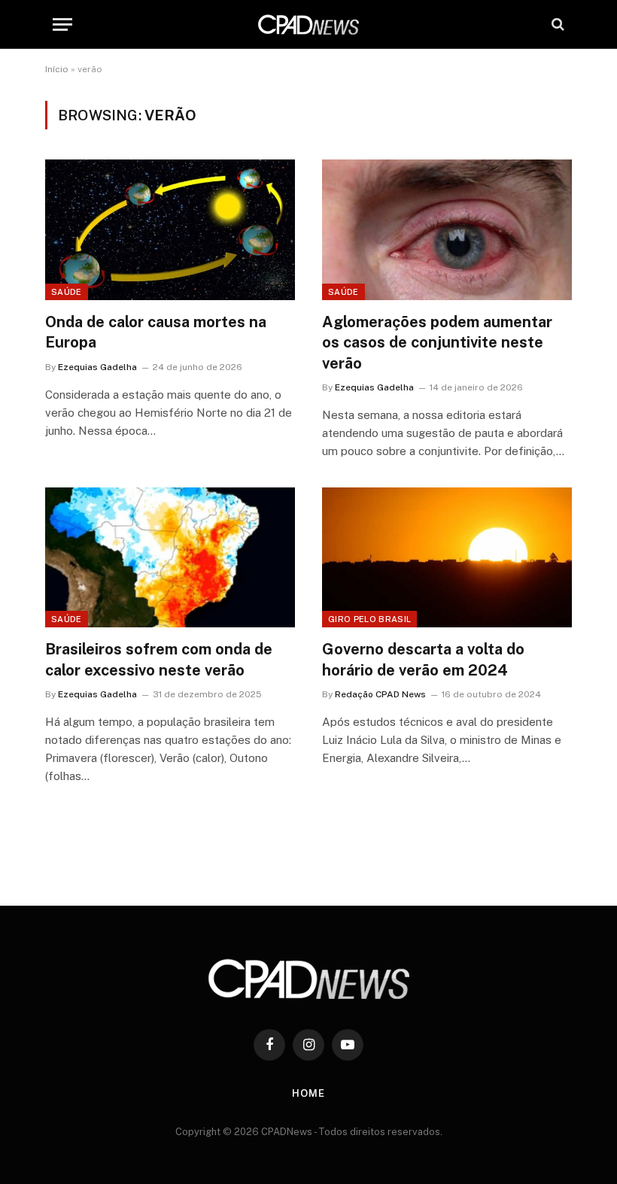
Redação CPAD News (380, 694)
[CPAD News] (308, 24)
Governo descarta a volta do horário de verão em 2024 (423, 659)
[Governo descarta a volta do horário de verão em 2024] (447, 557)
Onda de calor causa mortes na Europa (155, 332)
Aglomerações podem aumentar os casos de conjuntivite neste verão (437, 342)
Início (56, 69)
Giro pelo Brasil (369, 619)
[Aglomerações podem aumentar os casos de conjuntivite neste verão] (447, 229)
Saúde (66, 291)
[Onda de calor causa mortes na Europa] (170, 229)
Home (308, 1093)
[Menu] (62, 24)
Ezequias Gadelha (97, 367)
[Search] (556, 24)
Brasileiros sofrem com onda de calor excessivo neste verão (158, 659)
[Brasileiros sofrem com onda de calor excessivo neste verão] (170, 557)
